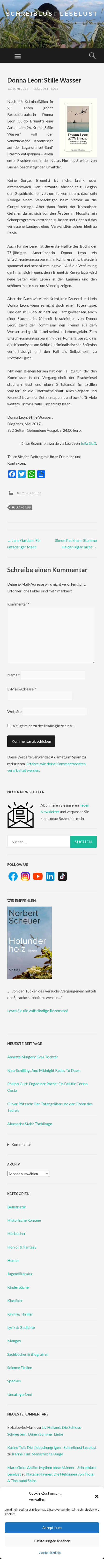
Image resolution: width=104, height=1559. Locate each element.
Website (14, 711)
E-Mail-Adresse (21, 689)
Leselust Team (46, 89)
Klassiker (15, 1300)
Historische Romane (24, 1220)
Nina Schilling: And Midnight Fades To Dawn (44, 1070)
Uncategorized (19, 1394)
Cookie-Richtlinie (49, 1552)
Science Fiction (19, 1367)
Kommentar (18, 604)
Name (13, 675)
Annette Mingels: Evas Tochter (32, 1056)
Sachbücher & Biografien (27, 1354)
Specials (14, 1380)
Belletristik (16, 1206)
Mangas (14, 1340)
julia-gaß (21, 507)
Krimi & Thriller (29, 493)
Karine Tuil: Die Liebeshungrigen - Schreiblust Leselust (52, 1447)
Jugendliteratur (20, 1273)
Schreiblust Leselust (52, 13)
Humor (13, 1260)
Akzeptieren (52, 1527)
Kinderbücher (18, 1287)
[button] (96, 1496)
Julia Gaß (88, 443)
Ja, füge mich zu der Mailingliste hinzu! (42, 725)
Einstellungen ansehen (52, 1541)
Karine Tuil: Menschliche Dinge (37, 1454)
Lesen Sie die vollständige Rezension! (37, 1010)
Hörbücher (16, 1233)
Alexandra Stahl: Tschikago (29, 1123)
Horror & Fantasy (21, 1247)
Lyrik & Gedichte (21, 1327)
